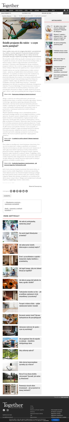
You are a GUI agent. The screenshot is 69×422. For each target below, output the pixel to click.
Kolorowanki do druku (56, 410)
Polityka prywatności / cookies (58, 417)
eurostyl (7, 196)
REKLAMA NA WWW (46, 13)
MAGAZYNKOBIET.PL (6, 13)
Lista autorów (64, 397)
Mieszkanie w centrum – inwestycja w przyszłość (13, 203)
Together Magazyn (6, 16)
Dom (15, 16)
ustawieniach (46, 420)
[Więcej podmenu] (56, 10)
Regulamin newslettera (57, 415)
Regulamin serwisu (56, 413)
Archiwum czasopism (56, 411)
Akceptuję (55, 420)
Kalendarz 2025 (26, 13)
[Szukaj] (66, 13)
